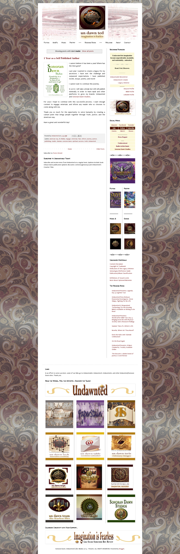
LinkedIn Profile (129, 95)
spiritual (75, 141)
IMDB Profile (130, 92)
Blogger (121, 549)
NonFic (55, 42)
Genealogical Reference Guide (120, 271)
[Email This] (73, 136)
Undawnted (92, 141)
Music (63, 42)
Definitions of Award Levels (119, 278)
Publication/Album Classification (121, 273)
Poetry (72, 42)
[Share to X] (77, 136)
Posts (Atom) (57, 153)
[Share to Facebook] (79, 136)
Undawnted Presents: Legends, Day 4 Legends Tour (122, 292)
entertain (75, 139)
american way (54, 139)
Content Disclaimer (116, 264)
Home (70, 149)
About (118, 42)
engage (68, 139)
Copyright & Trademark (118, 266)
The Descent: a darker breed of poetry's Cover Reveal (122, 355)
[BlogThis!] (75, 136)
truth (86, 141)
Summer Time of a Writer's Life (122, 326)
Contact (127, 42)
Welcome (108, 42)
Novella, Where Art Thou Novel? (123, 330)
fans (79, 139)
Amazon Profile (129, 89)
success (81, 141)
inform (84, 139)
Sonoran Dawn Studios (81, 97)
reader (54, 141)
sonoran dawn (67, 141)
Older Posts (100, 149)
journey (89, 139)
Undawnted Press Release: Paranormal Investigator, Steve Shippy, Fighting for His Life (122, 299)
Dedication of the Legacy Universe (122, 269)
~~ (80, 42)
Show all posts (88, 51)
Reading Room (90, 42)
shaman (59, 141)
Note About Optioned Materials (121, 280)
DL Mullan (62, 139)
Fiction (46, 42)
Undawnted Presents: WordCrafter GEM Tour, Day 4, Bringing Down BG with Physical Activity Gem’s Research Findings (123, 319)
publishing (48, 141)
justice (94, 139)
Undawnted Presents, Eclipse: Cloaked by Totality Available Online (122, 347)
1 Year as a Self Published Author (61, 58)
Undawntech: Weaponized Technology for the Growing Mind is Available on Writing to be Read (123, 308)
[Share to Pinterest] (81, 136)
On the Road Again (118, 341)
